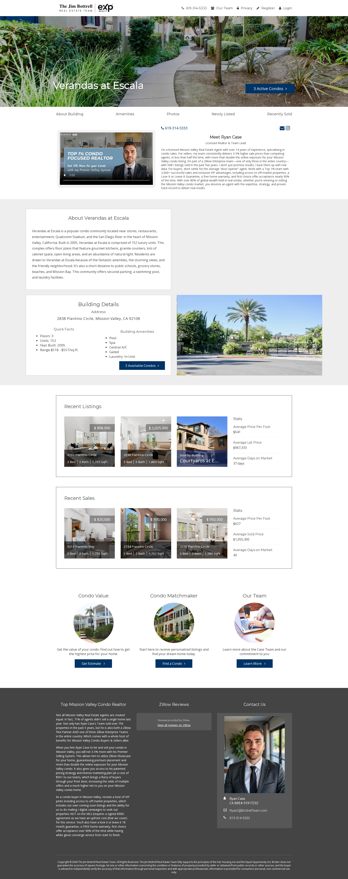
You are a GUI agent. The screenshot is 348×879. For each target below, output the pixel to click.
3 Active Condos (268, 88)
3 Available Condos (140, 365)
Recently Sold (279, 114)
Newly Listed (223, 114)
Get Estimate (92, 663)
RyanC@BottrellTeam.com (248, 810)
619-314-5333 (196, 8)
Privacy (247, 8)
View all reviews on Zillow (174, 725)
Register (268, 8)
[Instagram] (288, 128)
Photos (173, 114)
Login (287, 8)
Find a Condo (172, 663)
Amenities (125, 114)
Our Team (224, 8)
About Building (69, 114)
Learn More (253, 663)
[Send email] (282, 128)
